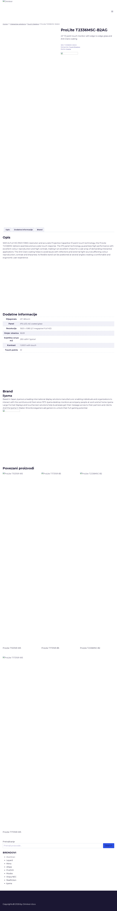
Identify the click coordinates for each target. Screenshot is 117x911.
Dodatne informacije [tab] (23, 230)
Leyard (9, 860)
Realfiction (11, 880)
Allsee (9, 867)
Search (108, 845)
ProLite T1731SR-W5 (12, 832)
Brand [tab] (39, 230)
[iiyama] (69, 138)
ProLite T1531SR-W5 (12, 648)
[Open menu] (112, 11)
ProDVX (10, 870)
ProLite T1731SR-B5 (50, 648)
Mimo (8, 864)
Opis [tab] (8, 230)
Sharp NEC (11, 877)
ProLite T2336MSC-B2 (90, 648)
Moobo (9, 873)
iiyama (68, 49)
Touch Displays (74, 47)
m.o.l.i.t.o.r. (10, 857)
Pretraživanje (9, 842)
